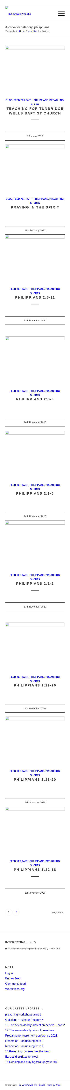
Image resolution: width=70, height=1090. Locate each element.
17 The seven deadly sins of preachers (29, 1030)
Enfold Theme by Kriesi (50, 1085)
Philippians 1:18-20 (35, 779)
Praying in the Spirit (35, 207)
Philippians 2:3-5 (35, 493)
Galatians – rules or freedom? (24, 1019)
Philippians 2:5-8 (35, 399)
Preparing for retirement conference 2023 (31, 1035)
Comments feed (15, 983)
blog (9, 100)
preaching (32, 31)
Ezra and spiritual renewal (21, 1056)
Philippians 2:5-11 (35, 297)
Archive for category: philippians (27, 27)
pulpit (35, 104)
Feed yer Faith (23, 100)
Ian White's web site (27, 1085)
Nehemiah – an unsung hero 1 (24, 1046)
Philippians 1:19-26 (35, 685)
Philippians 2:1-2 (35, 583)
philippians (41, 100)
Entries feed (12, 978)
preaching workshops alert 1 (23, 1014)
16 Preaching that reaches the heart (27, 1051)
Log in (9, 973)
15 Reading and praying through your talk (31, 1061)
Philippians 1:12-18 (35, 870)
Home (22, 31)
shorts (35, 203)
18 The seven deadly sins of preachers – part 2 (35, 1025)
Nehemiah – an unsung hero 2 (24, 1040)
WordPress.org (14, 989)
